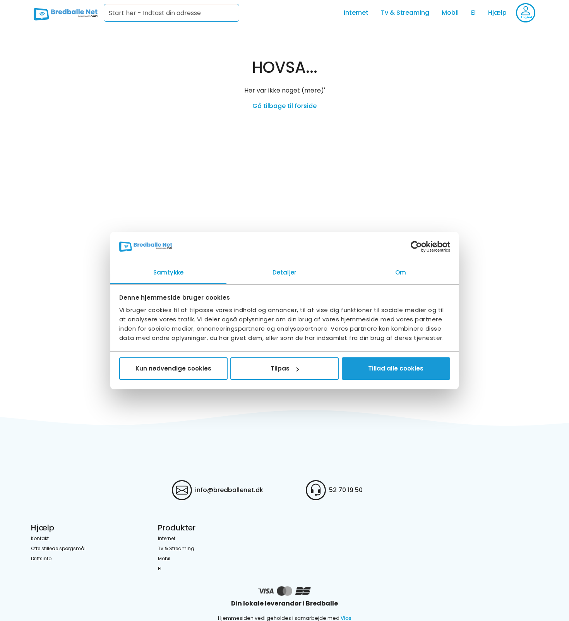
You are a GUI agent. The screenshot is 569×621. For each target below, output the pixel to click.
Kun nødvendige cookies (173, 368)
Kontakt (40, 538)
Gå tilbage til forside (284, 105)
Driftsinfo (41, 558)
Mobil (450, 12)
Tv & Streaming (405, 12)
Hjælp (497, 12)
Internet (356, 12)
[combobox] (171, 13)
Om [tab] (400, 272)
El (473, 12)
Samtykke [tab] (168, 272)
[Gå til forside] (66, 12)
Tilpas (280, 368)
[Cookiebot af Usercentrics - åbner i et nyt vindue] (416, 247)
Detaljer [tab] (284, 272)
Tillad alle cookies (395, 368)
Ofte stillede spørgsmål (58, 548)
